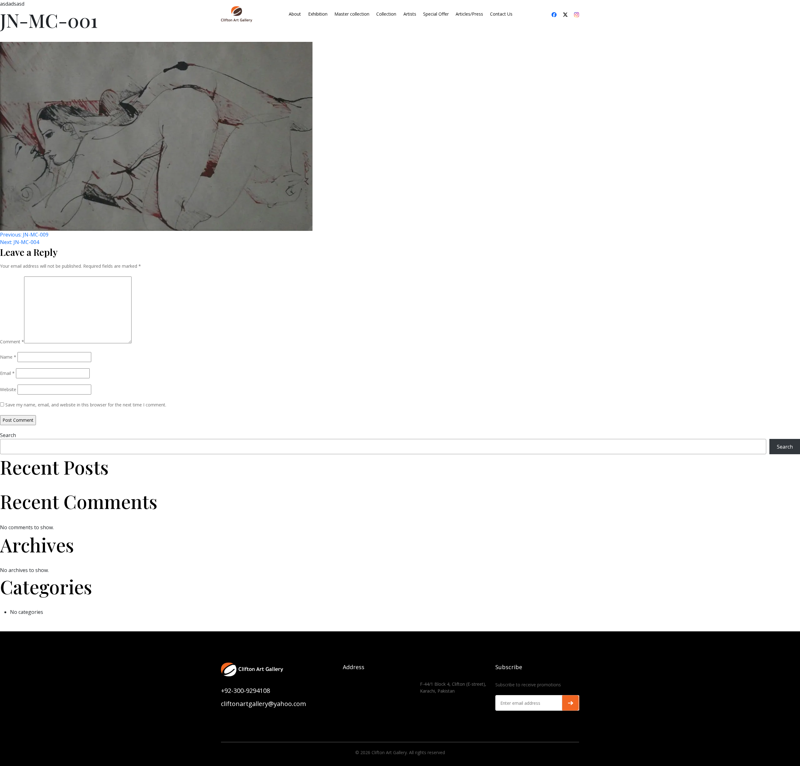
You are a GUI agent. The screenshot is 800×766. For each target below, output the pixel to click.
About (295, 14)
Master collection (351, 14)
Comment (12, 342)
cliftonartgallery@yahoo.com (263, 703)
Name (8, 357)
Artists (409, 14)
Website (8, 389)
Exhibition (318, 14)
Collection (386, 14)
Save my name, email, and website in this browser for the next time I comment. (85, 405)
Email (7, 373)
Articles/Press (469, 14)
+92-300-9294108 (245, 690)
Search (8, 435)
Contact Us (501, 14)
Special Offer (436, 14)
